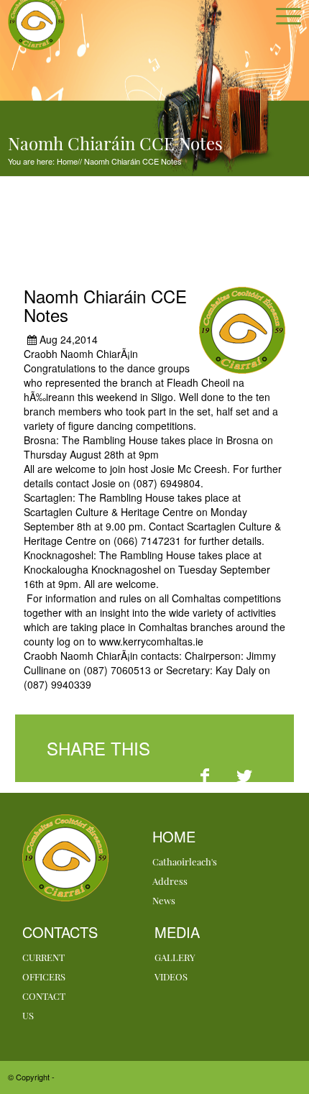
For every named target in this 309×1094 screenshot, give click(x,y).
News (163, 900)
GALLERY (174, 957)
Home (66, 161)
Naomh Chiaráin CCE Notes (132, 161)
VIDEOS (171, 976)
